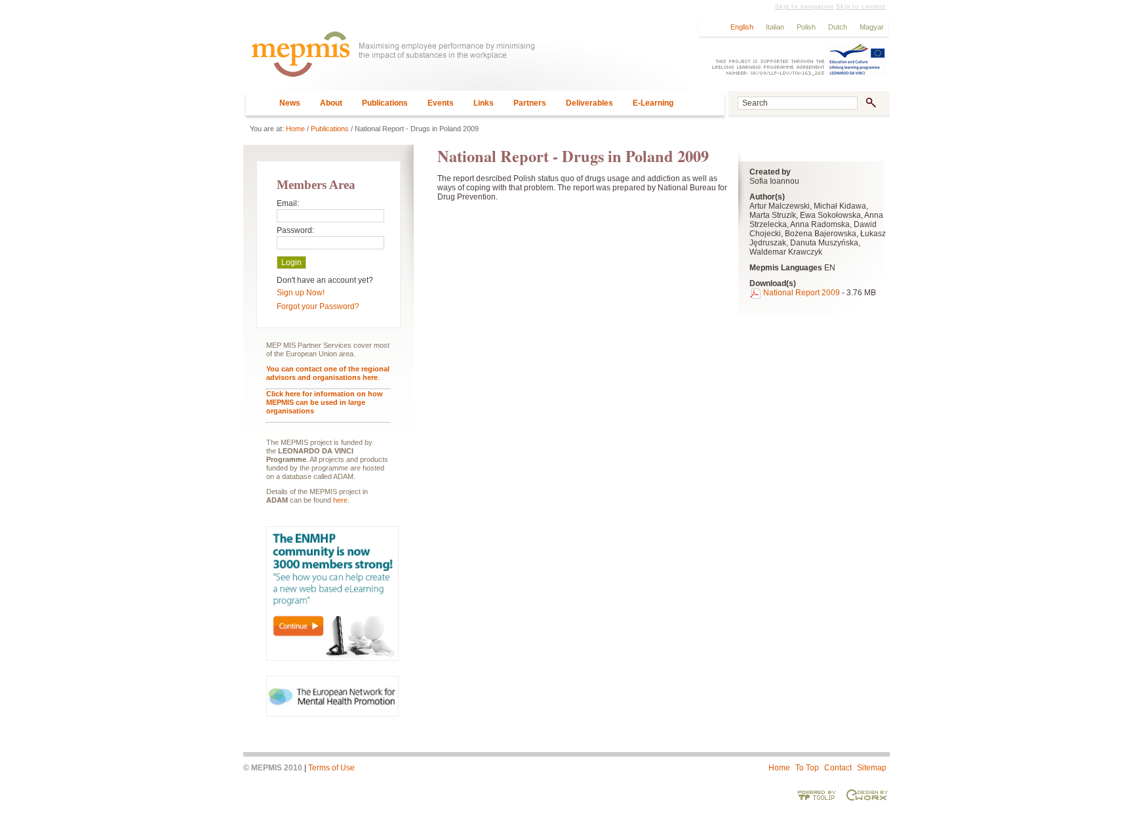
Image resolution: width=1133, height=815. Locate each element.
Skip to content (861, 6)
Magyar (872, 27)
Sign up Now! (301, 292)
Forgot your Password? (318, 306)
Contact (838, 767)
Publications (385, 103)
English (741, 27)
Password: (295, 230)
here (340, 500)
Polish (806, 27)
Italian (775, 27)
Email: (288, 203)
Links (483, 103)
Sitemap (871, 767)
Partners (529, 103)
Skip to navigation (804, 6)
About (331, 103)
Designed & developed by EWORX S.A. (867, 795)
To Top (807, 767)
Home (295, 129)
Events (440, 103)
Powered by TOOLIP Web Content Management (817, 795)
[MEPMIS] (467, 60)
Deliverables (589, 103)
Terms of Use (331, 767)
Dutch (837, 27)
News (289, 103)
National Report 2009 (801, 292)
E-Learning (653, 103)
